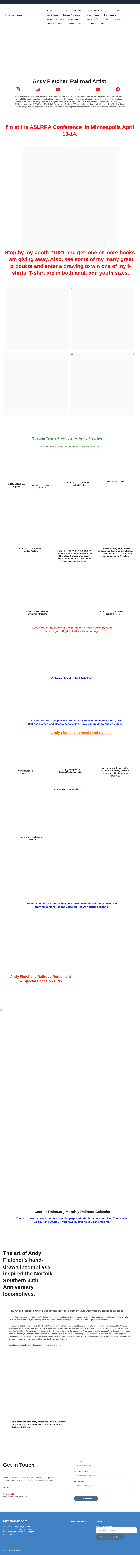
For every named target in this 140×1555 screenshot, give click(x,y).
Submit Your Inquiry (86, 1498)
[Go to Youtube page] (59, 89)
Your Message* (79, 1481)
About (103, 23)
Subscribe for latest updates (110, 1537)
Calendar (115, 10)
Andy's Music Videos (55, 23)
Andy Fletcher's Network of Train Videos (63, 19)
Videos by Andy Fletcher (72, 678)
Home (49, 10)
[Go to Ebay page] (79, 89)
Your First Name (79, 1462)
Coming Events (63, 10)
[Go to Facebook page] (118, 89)
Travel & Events (110, 15)
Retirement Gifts (91, 19)
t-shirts (93, 23)
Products (78, 10)
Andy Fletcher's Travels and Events (81, 733)
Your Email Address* (81, 1472)
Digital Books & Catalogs (97, 10)
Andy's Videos (52, 15)
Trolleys (106, 19)
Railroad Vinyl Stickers (72, 15)
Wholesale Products (76, 23)
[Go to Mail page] (39, 89)
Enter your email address (105, 1526)
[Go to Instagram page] (19, 89)
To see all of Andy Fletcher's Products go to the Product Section (69, 446)
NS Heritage (119, 19)
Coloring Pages (93, 15)
